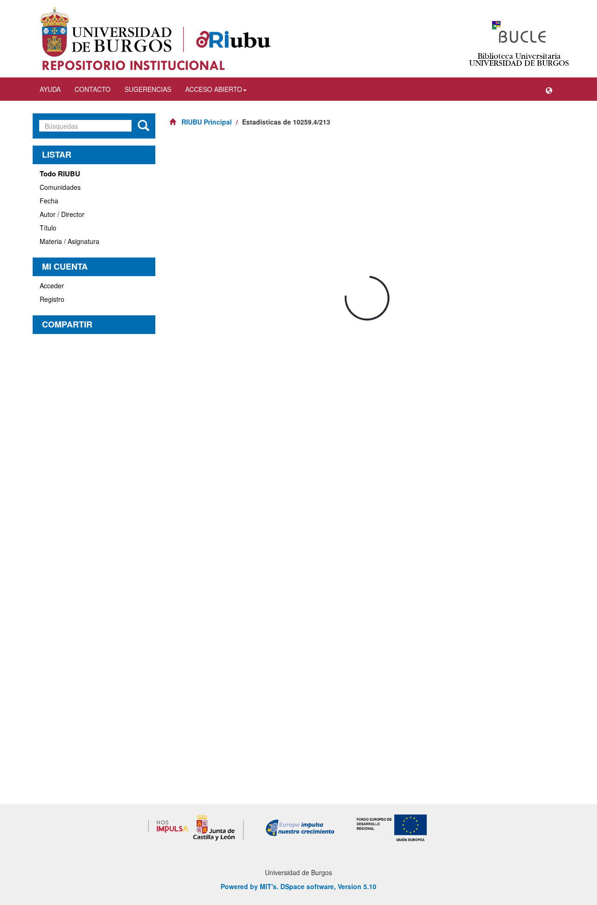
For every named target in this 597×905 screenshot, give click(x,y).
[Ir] (143, 126)
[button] (549, 89)
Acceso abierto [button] (213, 89)
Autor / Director (62, 214)
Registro (52, 299)
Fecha (49, 200)
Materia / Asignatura (69, 241)
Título (48, 227)
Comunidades (60, 187)
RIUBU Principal (206, 121)
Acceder (52, 285)
